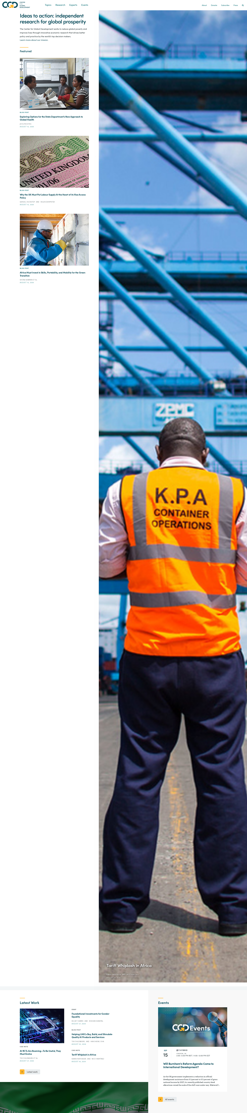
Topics (48, 5)
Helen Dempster (48, 202)
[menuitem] (243, 5)
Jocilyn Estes (25, 124)
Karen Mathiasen (114, 975)
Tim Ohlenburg (27, 1058)
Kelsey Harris (78, 1021)
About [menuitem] (204, 5)
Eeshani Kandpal (96, 1021)
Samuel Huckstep (28, 202)
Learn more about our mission (34, 40)
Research (60, 5)
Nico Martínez (133, 975)
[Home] (22, 5)
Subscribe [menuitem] (225, 5)
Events (84, 5)
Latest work (32, 1072)
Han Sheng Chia (97, 1041)
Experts (73, 5)
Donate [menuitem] (214, 5)
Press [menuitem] (235, 5)
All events (169, 1099)
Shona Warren (26, 280)
